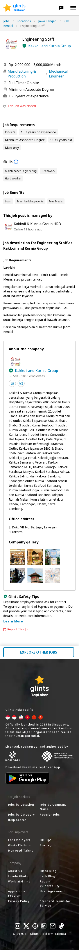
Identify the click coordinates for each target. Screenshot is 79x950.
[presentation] (14, 8)
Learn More (13, 621)
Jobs (6, 21)
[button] (61, 7)
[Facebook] (35, 926)
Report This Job (18, 629)
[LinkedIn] (44, 926)
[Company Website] (12, 383)
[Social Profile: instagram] (21, 383)
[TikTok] (61, 926)
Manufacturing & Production (22, 74)
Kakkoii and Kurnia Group (49, 45)
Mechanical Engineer (58, 74)
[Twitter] (26, 926)
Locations (24, 21)
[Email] (52, 926)
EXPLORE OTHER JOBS (38, 652)
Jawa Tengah (47, 21)
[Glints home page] (14, 8)
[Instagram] (17, 926)
